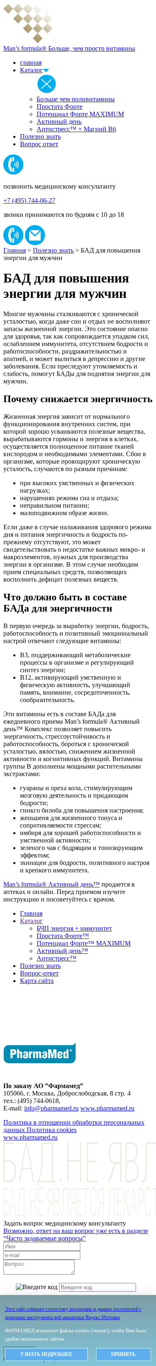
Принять (123, 1354)
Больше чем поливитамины (76, 99)
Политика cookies (52, 1129)
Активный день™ (62, 950)
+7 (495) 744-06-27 (29, 200)
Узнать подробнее (46, 1354)
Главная (14, 250)
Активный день (59, 121)
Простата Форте (59, 106)
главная (31, 62)
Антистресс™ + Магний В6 (76, 129)
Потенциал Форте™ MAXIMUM (84, 943)
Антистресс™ (57, 958)
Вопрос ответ (39, 143)
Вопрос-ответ (39, 973)
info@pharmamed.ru (51, 1108)
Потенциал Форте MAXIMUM (80, 114)
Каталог (31, 70)
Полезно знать (40, 136)
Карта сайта (37, 980)
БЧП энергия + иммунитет (74, 928)
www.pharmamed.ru (107, 1108)
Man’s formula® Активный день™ (51, 884)
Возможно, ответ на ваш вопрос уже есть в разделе (75, 1234)
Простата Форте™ (63, 935)
